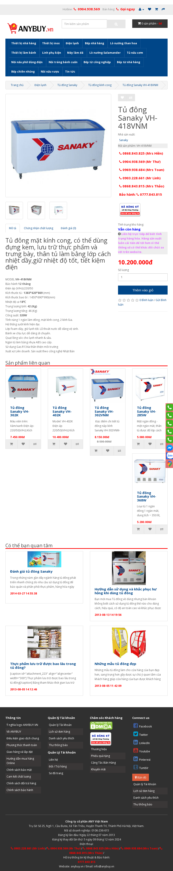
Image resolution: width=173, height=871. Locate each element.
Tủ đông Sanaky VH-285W (146, 411)
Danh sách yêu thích (61, 738)
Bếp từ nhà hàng (128, 62)
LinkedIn (144, 743)
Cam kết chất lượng (19, 776)
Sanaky (123, 140)
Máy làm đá (75, 53)
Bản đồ (141, 777)
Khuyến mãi (98, 769)
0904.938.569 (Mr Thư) (141, 161)
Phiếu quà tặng (100, 756)
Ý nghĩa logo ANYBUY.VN (22, 725)
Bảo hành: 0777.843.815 (140, 194)
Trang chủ (17, 85)
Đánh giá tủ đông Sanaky (31, 571)
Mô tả (12, 228)
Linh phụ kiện (51, 53)
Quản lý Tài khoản (60, 725)
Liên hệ (53, 760)
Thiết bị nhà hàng (23, 43)
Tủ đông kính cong (100, 85)
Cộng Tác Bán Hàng (103, 763)
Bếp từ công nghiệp (97, 62)
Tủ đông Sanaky (67, 85)
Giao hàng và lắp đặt (20, 752)
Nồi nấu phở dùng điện (27, 62)
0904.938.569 (89, 9)
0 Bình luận (146, 300)
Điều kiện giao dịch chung (23, 738)
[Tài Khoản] (141, 9)
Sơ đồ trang (56, 773)
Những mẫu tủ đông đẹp (115, 663)
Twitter (143, 735)
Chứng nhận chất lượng (38, 228)
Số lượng (123, 270)
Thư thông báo (58, 745)
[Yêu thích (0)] (150, 9)
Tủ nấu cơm (135, 53)
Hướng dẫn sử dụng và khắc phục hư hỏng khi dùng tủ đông (126, 591)
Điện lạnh (72, 43)
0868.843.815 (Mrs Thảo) (143, 186)
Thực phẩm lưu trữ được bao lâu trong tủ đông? (43, 665)
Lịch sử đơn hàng (59, 732)
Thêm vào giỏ (142, 290)
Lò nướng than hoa (123, 43)
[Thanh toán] (163, 9)
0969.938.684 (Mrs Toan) (143, 169)
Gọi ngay (127, 9)
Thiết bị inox (51, 43)
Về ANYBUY (14, 732)
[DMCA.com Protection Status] (101, 725)
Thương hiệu (99, 749)
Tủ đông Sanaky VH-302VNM (104, 411)
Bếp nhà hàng (94, 43)
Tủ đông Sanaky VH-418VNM (140, 85)
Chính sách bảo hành (20, 790)
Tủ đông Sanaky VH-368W (146, 496)
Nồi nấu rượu (50, 71)
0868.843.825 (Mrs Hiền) (142, 153)
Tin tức (70, 71)
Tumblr (143, 768)
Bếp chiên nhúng (23, 71)
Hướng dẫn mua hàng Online (20, 761)
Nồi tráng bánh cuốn (63, 62)
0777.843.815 (86, 862)
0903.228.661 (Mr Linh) (141, 178)
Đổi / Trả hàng (58, 766)
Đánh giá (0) (68, 228)
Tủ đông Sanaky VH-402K (62, 411)
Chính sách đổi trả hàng (21, 783)
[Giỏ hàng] (156, 9)
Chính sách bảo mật (19, 770)
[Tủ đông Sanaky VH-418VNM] (58, 145)
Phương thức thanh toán (22, 745)
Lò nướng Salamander (105, 53)
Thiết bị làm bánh (23, 53)
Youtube (144, 751)
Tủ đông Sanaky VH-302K (19, 411)
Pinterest (144, 760)
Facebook (145, 726)
